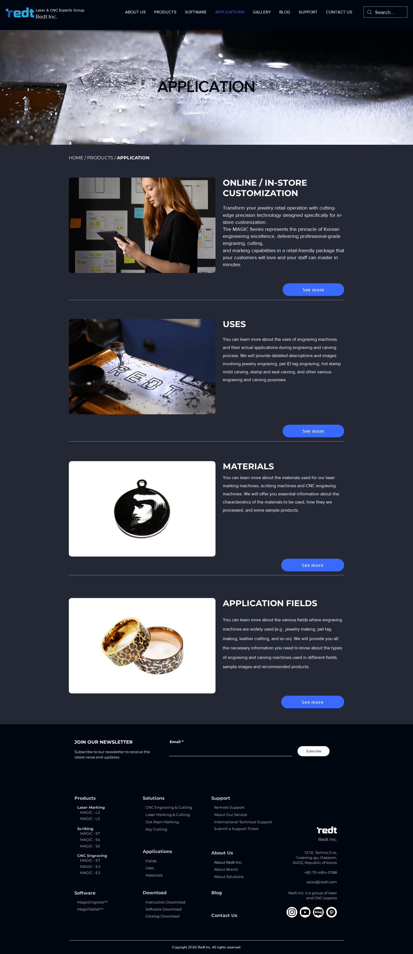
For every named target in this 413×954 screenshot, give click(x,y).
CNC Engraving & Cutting (169, 807)
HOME (76, 157)
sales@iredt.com (322, 882)
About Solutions (228, 876)
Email (175, 742)
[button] (135, 12)
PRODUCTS (100, 157)
